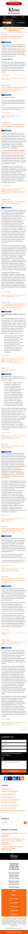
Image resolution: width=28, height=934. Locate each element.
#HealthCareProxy (8, 570)
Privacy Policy (14, 898)
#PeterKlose (15, 191)
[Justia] (18, 778)
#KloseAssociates (8, 191)
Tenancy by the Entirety (9, 370)
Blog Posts (14, 914)
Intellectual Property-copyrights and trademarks (13, 811)
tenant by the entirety (14, 192)
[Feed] (22, 778)
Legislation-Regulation (5, 359)
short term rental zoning (9, 725)
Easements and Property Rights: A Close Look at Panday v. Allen (14, 834)
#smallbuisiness (19, 362)
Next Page (22, 729)
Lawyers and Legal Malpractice (19, 358)
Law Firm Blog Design (13, 932)
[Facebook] (6, 778)
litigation (22, 191)
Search (25, 822)
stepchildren (6, 192)
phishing (6, 117)
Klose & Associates (18, 928)
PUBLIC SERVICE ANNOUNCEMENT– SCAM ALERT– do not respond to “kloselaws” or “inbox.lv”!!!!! (14, 89)
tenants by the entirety (15, 438)
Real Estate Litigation (5, 79)
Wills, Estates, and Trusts (15, 190)
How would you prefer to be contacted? (11, 753)
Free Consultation (14, 2)
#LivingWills (16, 570)
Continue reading (5, 75)
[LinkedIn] (14, 778)
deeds (19, 191)
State (2, 757)
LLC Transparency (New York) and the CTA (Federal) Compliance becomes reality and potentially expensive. (13, 305)
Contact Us (14, 16)
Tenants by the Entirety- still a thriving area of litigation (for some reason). (13, 847)
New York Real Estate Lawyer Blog (14, 11)
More (23, 16)
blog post (6, 378)
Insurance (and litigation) (8, 808)
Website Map (14, 910)
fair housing (7, 520)
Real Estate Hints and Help (18, 78)
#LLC (18, 361)
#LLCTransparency (5, 362)
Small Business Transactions (18, 359)
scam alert (12, 117)
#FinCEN (6, 361)
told (8, 712)
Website (14, 894)
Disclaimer (14, 902)
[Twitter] (10, 778)
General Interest (9, 78)
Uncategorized (17, 115)
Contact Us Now (14, 771)
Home (4, 16)
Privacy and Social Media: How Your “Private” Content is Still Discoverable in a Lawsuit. (13, 580)
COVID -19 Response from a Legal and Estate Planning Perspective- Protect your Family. (12, 530)
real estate (7, 438)
